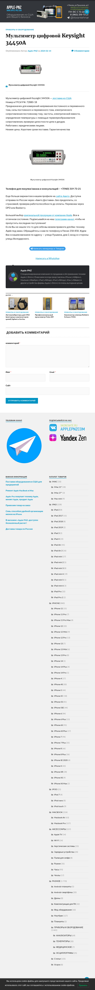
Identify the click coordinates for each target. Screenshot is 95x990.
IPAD (54, 504)
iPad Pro (57, 591)
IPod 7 (57, 794)
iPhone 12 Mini (60, 632)
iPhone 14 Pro (60, 672)
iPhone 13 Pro (60, 655)
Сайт (8, 385)
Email (53, 372)
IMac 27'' (58, 493)
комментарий (13, 343)
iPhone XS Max (60, 783)
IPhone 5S (58, 702)
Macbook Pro (60, 823)
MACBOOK (57, 812)
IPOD (54, 789)
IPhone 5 (58, 690)
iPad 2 (56, 510)
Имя (8, 372)
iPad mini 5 (59, 580)
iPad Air (57, 545)
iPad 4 (56, 539)
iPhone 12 (58, 626)
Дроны (57, 898)
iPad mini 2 (59, 562)
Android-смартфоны (63, 892)
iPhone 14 (58, 661)
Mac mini (58, 498)
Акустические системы (64, 846)
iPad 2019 (58, 527)
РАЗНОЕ (56, 881)
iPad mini (58, 556)
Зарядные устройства (64, 852)
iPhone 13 (58, 643)
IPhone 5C (58, 696)
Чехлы (57, 875)
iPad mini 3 (59, 568)
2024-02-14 (46, 51)
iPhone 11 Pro (60, 614)
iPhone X (58, 766)
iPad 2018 (58, 521)
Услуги (57, 964)
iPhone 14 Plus (60, 667)
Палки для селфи (62, 858)
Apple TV (58, 834)
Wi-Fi (56, 840)
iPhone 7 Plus (60, 742)
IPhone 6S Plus (60, 731)
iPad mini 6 (59, 585)
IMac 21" (58, 487)
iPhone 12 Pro (60, 637)
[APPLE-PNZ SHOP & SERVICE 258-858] (47, 11)
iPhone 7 (58, 737)
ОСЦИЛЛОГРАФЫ (64, 953)
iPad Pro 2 (58, 597)
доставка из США (62, 98)
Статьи (57, 959)
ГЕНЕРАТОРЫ (63, 941)
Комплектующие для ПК (65, 904)
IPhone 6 (58, 713)
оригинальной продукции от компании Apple (48, 215)
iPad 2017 (58, 515)
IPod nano (58, 800)
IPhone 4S (58, 684)
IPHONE (56, 603)
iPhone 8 (58, 748)
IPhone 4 (58, 678)
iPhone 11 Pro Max (62, 620)
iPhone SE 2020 (61, 760)
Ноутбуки (58, 915)
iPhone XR (58, 772)
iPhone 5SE (59, 707)
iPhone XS (58, 777)
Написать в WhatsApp (47, 258)
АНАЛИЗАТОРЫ (63, 935)
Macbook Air (59, 817)
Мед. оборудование (63, 910)
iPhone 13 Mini (60, 649)
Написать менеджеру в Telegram (48, 248)
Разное (57, 863)
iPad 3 (56, 533)
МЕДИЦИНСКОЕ (64, 947)
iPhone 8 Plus (60, 754)
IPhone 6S (58, 725)
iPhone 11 (58, 608)
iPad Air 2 (58, 550)
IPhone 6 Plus (60, 719)
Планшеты (59, 921)
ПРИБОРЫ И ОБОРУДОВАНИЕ (20, 30)
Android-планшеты (62, 886)
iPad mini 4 (59, 574)
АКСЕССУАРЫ (59, 829)
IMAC (54, 481)
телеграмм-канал (64, 219)
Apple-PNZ (33, 51)
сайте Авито (63, 196)
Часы (56, 869)
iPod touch (58, 806)
